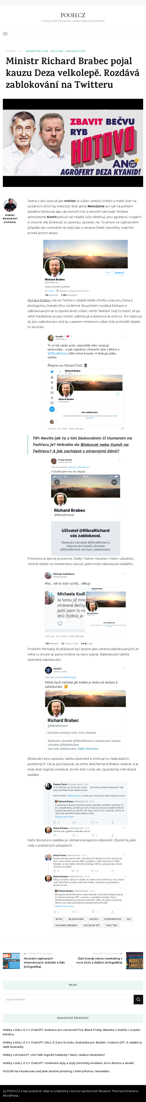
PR (129, 919)
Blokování (76, 919)
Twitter (111, 925)
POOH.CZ (73, 15)
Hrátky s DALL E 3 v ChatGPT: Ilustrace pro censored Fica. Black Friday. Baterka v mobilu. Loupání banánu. (71, 1032)
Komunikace (112, 919)
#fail (59, 919)
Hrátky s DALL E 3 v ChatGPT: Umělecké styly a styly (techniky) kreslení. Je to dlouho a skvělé (68, 1063)
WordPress (10, 1095)
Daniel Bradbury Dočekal (10, 219)
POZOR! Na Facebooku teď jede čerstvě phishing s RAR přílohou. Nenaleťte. (56, 1071)
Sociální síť (92, 925)
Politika (57, 51)
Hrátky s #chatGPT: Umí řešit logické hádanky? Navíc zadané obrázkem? (54, 1055)
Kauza (94, 919)
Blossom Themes (111, 1091)
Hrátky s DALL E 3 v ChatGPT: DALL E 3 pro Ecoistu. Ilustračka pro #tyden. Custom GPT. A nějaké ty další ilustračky (72, 1045)
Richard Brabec (39, 300)
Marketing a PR (37, 51)
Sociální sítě (75, 51)
